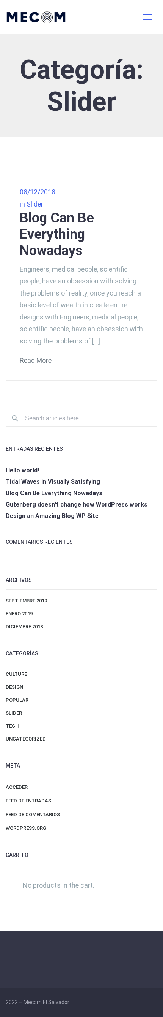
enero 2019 (19, 614)
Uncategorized (26, 739)
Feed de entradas (28, 801)
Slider (35, 204)
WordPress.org (26, 828)
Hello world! (22, 470)
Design (14, 687)
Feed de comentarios (33, 814)
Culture (16, 674)
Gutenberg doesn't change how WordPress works (76, 504)
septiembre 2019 (26, 601)
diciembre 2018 (24, 626)
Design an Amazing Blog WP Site (52, 516)
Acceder (17, 787)
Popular (17, 700)
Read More (36, 360)
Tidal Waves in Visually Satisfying (53, 481)
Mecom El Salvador (46, 1002)
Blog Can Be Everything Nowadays (57, 234)
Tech (12, 726)
